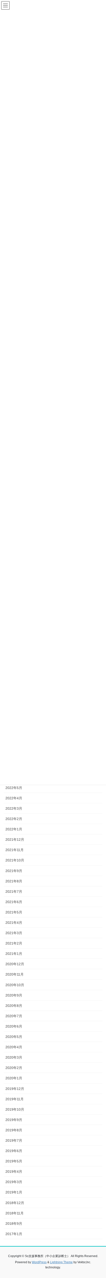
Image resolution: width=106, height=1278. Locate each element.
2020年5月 (13, 1037)
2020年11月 (14, 974)
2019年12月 (14, 1089)
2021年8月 (13, 881)
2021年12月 (14, 839)
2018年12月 (14, 1203)
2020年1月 (13, 1078)
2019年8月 (13, 1130)
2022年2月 (13, 819)
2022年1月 (13, 829)
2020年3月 (13, 1057)
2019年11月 (14, 1099)
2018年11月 (14, 1213)
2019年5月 (13, 1161)
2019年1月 (13, 1192)
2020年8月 (13, 1006)
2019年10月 (14, 1109)
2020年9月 (13, 995)
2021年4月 (13, 923)
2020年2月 (13, 1068)
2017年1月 (13, 1234)
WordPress (39, 1262)
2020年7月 (13, 1016)
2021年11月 (14, 850)
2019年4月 (13, 1171)
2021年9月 (13, 871)
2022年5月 (13, 788)
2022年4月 (13, 798)
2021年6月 (13, 902)
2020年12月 (14, 964)
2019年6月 (13, 1151)
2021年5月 (13, 912)
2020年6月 (13, 1026)
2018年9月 (13, 1223)
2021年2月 (13, 943)
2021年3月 (13, 933)
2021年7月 (13, 891)
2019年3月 (13, 1182)
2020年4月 (13, 1047)
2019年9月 (13, 1120)
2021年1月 (13, 954)
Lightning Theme (61, 1262)
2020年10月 (14, 985)
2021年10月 (14, 860)
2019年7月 (13, 1140)
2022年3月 (13, 808)
